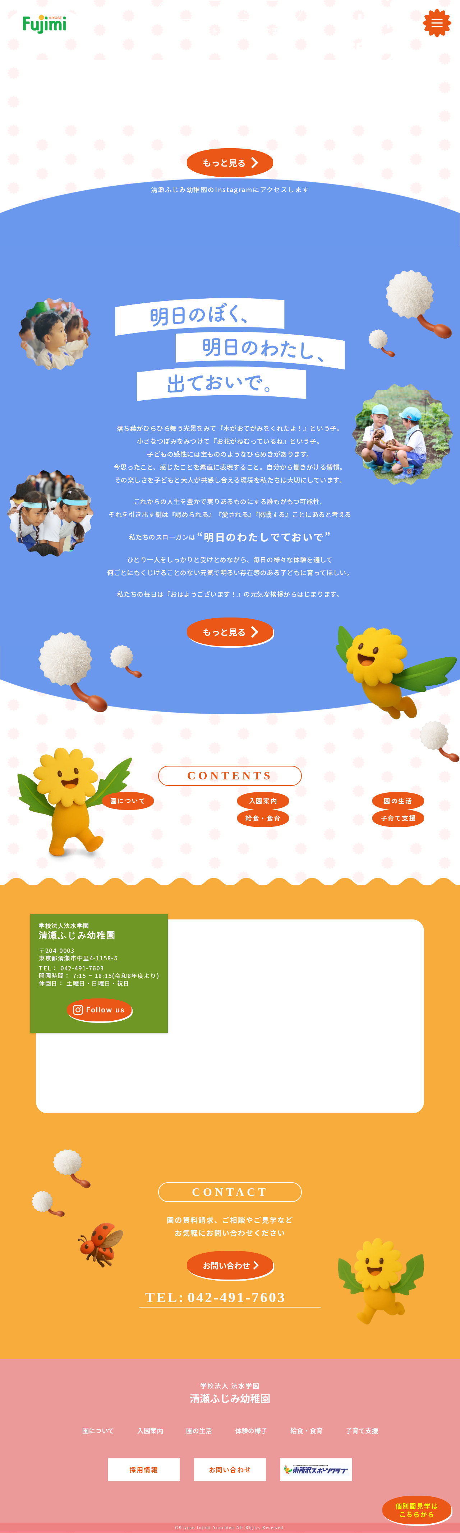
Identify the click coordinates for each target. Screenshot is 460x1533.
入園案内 (150, 1430)
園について (98, 1430)
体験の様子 (251, 1430)
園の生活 (199, 1430)
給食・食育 (306, 1430)
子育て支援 (362, 1430)
